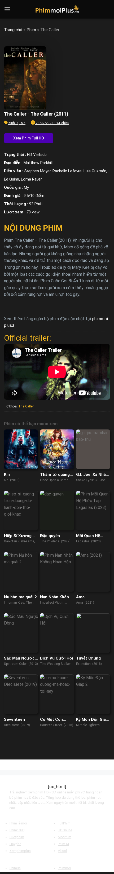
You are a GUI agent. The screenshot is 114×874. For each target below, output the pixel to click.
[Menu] (7, 9)
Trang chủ (13, 29)
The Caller (25, 406)
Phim (31, 29)
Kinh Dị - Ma (16, 123)
